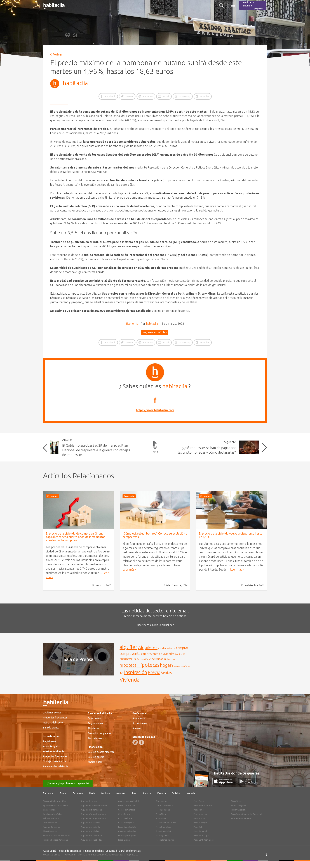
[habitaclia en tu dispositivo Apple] (225, 783)
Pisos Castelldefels (127, 827)
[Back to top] (301, 852)
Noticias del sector (53, 722)
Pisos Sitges (236, 801)
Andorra (147, 793)
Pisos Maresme (50, 831)
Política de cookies (93, 850)
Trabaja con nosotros (54, 761)
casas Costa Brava (126, 805)
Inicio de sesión (51, 736)
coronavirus (128, 658)
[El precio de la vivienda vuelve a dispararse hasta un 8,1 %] (231, 510)
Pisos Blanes (161, 814)
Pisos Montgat (200, 823)
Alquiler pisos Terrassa (91, 835)
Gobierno (169, 659)
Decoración (143, 659)
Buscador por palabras (100, 733)
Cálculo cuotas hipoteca (101, 752)
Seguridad (111, 850)
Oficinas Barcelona (164, 805)
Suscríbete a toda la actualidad (155, 625)
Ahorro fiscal (95, 762)
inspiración (135, 672)
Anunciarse (138, 718)
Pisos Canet (161, 818)
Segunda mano (96, 723)
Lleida (92, 793)
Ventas (166, 673)
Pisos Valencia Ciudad (166, 823)
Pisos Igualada (162, 835)
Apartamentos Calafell (128, 801)
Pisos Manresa (200, 814)
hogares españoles (154, 332)
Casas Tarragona (126, 823)
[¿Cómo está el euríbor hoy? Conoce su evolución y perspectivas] (155, 510)
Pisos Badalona (163, 810)
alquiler (128, 647)
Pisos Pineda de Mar (203, 805)
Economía (132, 323)
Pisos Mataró (200, 818)
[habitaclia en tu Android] (249, 783)
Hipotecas (148, 665)
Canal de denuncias (130, 850)
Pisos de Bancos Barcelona (55, 840)
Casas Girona (124, 814)
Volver (58, 54)
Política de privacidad (69, 850)
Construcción (180, 654)
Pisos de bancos (97, 738)
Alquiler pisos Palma (90, 831)
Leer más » (129, 569)
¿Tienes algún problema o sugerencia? (68, 783)
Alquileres (148, 647)
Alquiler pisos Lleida (90, 827)
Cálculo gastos (96, 757)
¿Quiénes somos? (52, 712)
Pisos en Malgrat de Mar (54, 801)
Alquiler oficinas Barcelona (93, 814)
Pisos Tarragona (238, 805)
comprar (182, 648)
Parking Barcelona (51, 827)
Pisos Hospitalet (163, 831)
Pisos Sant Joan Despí (204, 840)
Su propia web (140, 723)
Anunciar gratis (51, 746)
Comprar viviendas (127, 831)
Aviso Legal (49, 850)
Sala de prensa (51, 727)
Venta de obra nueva (241, 818)
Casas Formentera (126, 810)
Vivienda (129, 679)
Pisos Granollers (163, 827)
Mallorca (105, 793)
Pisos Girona (124, 840)
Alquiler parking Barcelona (93, 818)
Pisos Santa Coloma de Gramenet (246, 814)
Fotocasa (70, 854)
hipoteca (128, 665)
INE (121, 673)
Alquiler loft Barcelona (91, 810)
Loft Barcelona (50, 823)
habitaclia (75, 83)
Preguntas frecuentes (55, 717)
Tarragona (77, 793)
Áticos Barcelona (51, 818)
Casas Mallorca (125, 818)
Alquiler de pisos (89, 801)
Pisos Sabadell (200, 831)
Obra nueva (94, 718)
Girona (63, 793)
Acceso (136, 728)
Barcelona (48, 793)
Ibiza (134, 793)
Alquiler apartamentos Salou (56, 835)
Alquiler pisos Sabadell (91, 840)
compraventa (130, 654)
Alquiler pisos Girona (90, 823)
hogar (166, 665)
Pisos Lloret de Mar (165, 840)
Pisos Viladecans (238, 810)
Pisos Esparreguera (127, 835)
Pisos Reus (198, 810)
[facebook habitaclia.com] (141, 742)
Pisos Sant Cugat (201, 835)
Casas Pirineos (49, 810)
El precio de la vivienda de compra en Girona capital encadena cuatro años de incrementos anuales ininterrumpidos (75, 537)
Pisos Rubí (198, 827)
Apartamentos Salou (52, 814)
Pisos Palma (199, 801)
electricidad (156, 658)
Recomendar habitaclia (55, 766)
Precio (154, 672)
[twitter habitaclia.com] (135, 742)
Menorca (121, 793)
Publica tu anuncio (253, 5)
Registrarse (49, 741)
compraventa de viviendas (157, 653)
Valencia (161, 793)
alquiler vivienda (166, 648)
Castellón (176, 793)
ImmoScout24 (97, 854)
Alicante (191, 793)
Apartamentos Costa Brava (55, 805)
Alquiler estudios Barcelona (94, 805)
